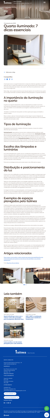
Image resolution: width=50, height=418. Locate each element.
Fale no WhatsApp (9, 393)
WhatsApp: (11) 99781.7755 (10, 389)
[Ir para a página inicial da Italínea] (7, 2)
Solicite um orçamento (10, 397)
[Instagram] (6, 403)
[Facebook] (4, 403)
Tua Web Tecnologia (20, 411)
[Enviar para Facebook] (10, 79)
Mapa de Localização (9, 373)
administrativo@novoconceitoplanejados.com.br (15, 390)
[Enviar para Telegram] (7, 79)
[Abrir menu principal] (44, 2)
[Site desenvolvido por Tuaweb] (6, 415)
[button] (24, 284)
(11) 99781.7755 (7, 387)
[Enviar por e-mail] (12, 79)
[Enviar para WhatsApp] (5, 79)
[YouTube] (8, 403)
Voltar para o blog (10, 72)
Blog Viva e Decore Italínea (13, 263)
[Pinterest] (10, 403)
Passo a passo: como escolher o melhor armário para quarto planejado (20, 257)
